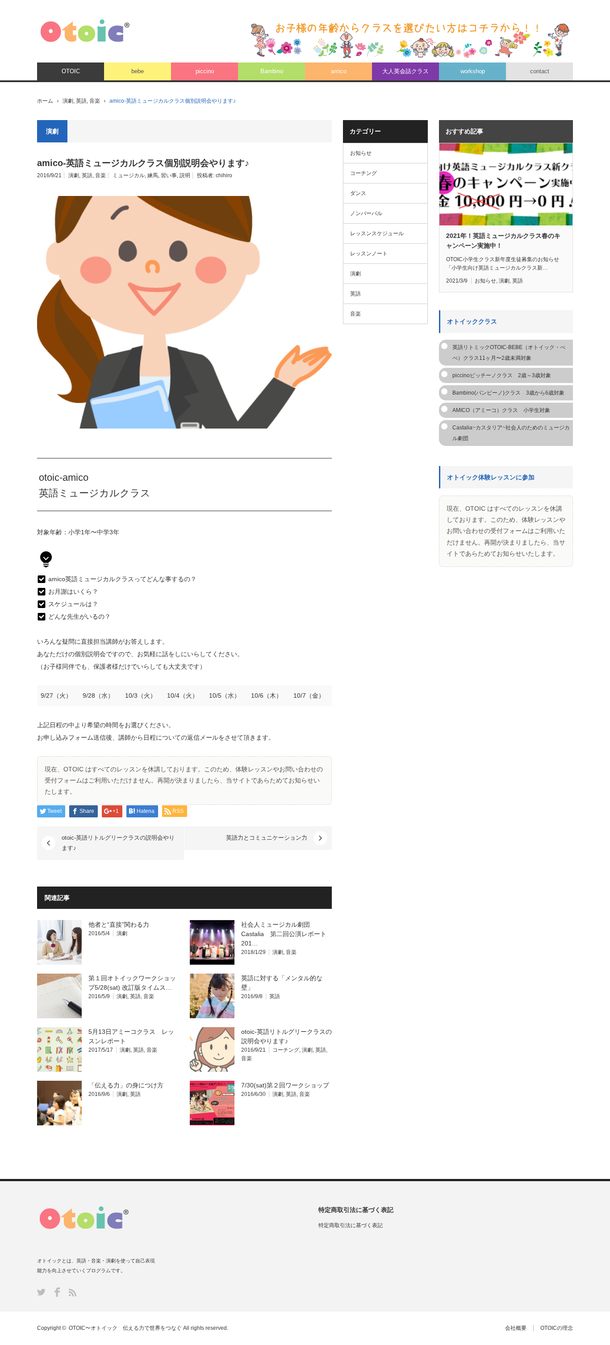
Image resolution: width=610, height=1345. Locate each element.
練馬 (152, 175)
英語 (81, 101)
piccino (205, 71)
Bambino (271, 71)
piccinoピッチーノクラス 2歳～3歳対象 (501, 375)
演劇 (68, 101)
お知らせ (361, 153)
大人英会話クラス (405, 71)
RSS (72, 1292)
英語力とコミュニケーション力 (266, 837)
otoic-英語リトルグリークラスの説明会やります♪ (118, 842)
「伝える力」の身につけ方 (125, 1085)
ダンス (358, 193)
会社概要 (515, 1328)
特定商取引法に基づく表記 (350, 1225)
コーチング (285, 1050)
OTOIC (71, 71)
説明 (185, 175)
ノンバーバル (366, 213)
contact (539, 71)
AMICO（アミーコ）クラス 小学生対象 (501, 410)
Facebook (57, 1292)
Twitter (41, 1292)
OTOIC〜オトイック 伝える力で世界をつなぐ (125, 1328)
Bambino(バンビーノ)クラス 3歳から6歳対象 (508, 393)
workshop (472, 71)
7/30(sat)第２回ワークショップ (285, 1085)
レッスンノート (369, 253)
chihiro (224, 175)
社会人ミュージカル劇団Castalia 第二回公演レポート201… (283, 934)
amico (339, 71)
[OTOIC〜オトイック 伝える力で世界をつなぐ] (85, 31)
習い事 (169, 175)
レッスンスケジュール (377, 233)
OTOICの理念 (556, 1328)
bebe (137, 71)
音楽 (94, 101)
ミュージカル (129, 175)
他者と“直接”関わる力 (118, 924)
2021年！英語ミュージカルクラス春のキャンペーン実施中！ (503, 240)
